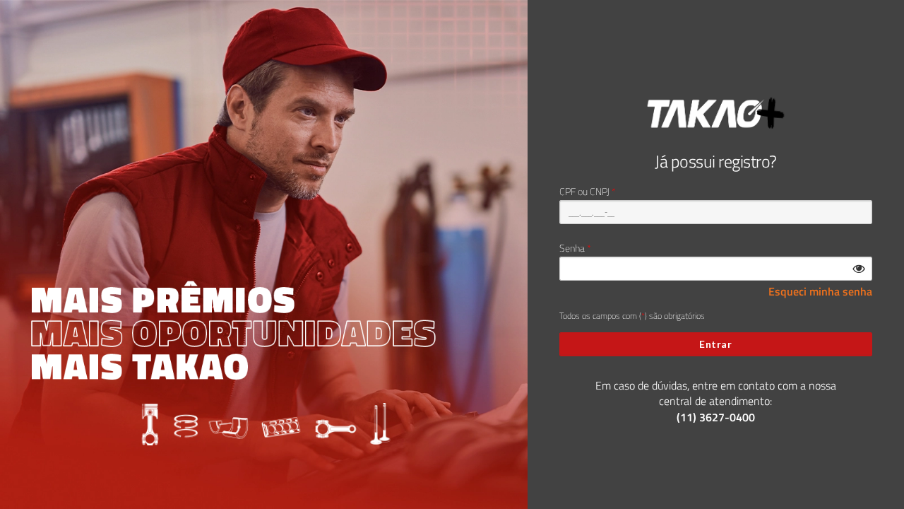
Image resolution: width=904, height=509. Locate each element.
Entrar (715, 344)
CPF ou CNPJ (584, 192)
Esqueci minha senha (820, 291)
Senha (572, 248)
